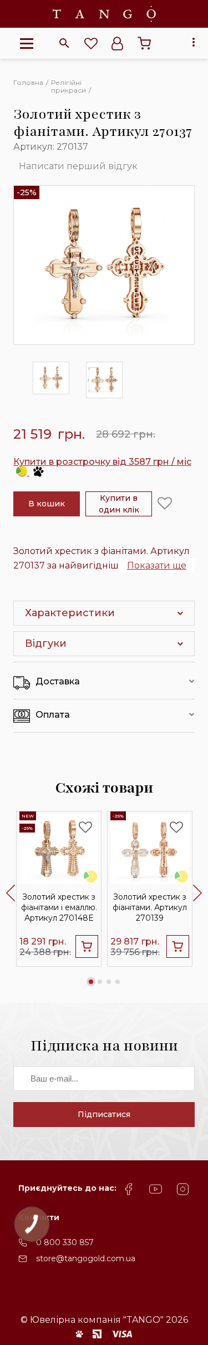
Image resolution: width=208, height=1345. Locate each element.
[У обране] (165, 503)
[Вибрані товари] (91, 43)
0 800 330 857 (65, 1242)
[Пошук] (64, 43)
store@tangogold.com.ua (85, 1258)
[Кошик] (144, 43)
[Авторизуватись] (117, 43)
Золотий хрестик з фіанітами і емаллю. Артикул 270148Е (59, 907)
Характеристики (70, 613)
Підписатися (104, 1114)
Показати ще (156, 565)
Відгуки (46, 643)
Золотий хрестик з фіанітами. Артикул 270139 (150, 907)
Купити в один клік (119, 504)
